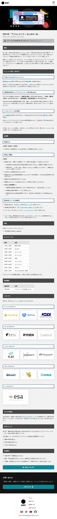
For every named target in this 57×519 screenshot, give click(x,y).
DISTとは (31, 501)
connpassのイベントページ (35, 40)
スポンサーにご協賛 (17, 301)
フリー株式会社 (7, 115)
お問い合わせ (32, 507)
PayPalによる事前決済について (22, 204)
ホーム (30, 498)
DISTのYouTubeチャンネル (29, 416)
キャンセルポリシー (29, 210)
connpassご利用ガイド (28, 207)
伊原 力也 (45, 115)
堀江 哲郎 (28, 81)
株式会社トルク (7, 81)
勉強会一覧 (32, 504)
